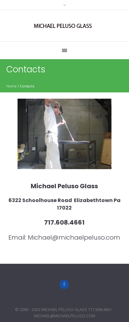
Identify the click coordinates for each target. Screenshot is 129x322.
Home (11, 86)
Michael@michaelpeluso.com (74, 237)
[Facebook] (64, 284)
